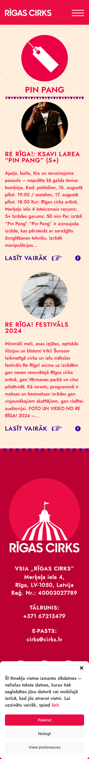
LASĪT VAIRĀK (26, 258)
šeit (55, 705)
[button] (81, 667)
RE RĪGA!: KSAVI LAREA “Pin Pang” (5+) (42, 157)
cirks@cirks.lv (44, 639)
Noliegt (44, 733)
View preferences (45, 747)
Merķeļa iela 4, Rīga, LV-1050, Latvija (44, 581)
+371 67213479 (44, 616)
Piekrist (44, 720)
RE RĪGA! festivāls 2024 (36, 327)
